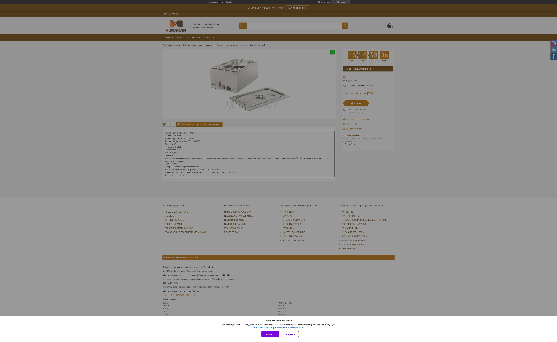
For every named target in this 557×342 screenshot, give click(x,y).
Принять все (270, 334)
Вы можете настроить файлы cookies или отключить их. (277, 327)
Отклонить (290, 334)
